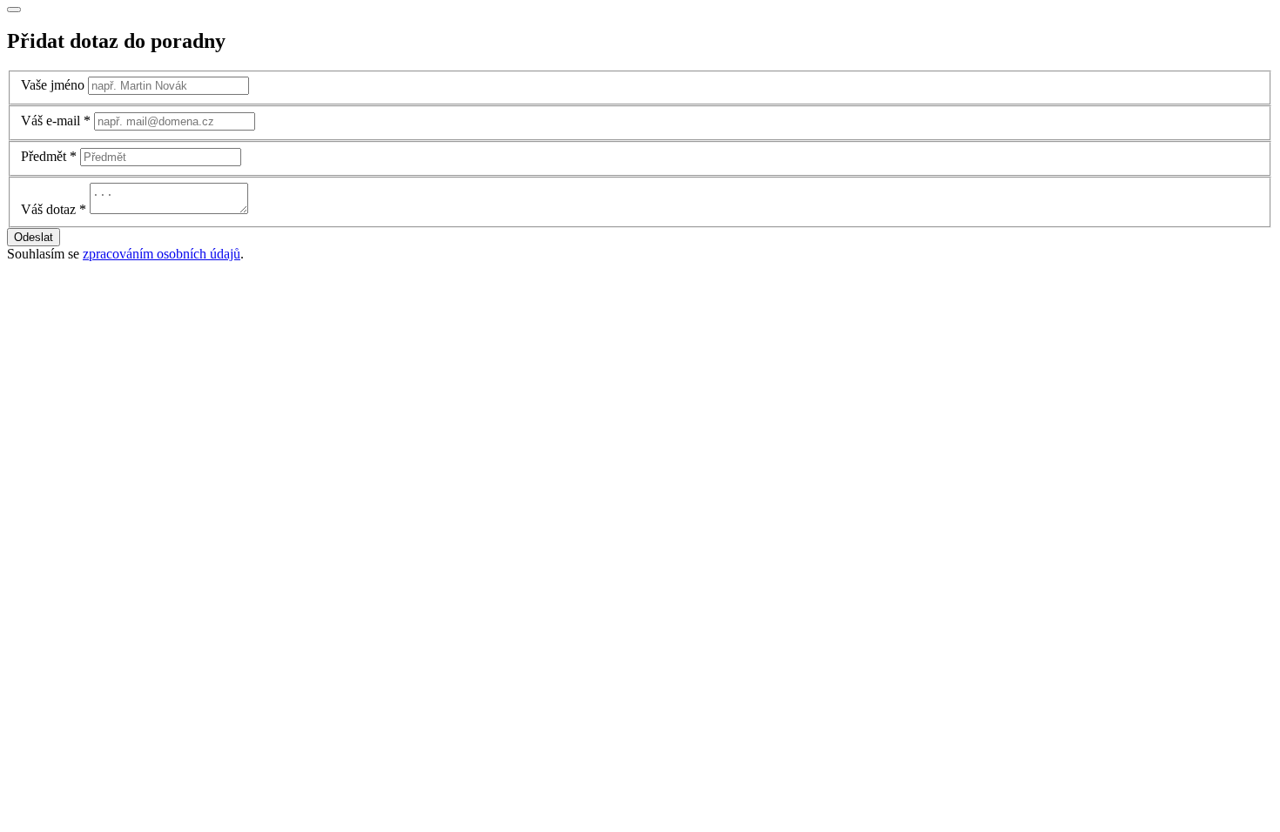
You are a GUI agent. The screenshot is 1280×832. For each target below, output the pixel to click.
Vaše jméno (52, 84)
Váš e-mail (50, 120)
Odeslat (33, 237)
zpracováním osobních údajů (161, 253)
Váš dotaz (48, 209)
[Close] (14, 9)
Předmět (43, 156)
